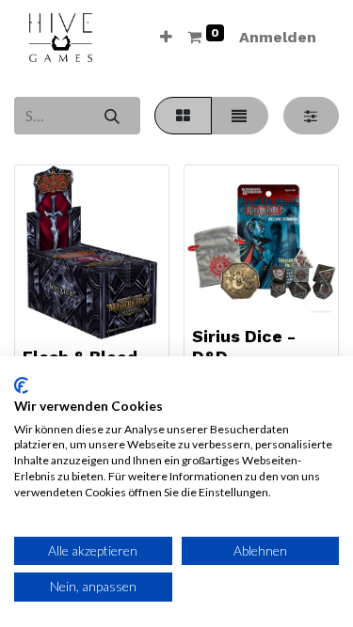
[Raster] (182, 115)
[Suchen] (111, 115)
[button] (166, 37)
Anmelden (277, 37)
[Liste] (239, 115)
